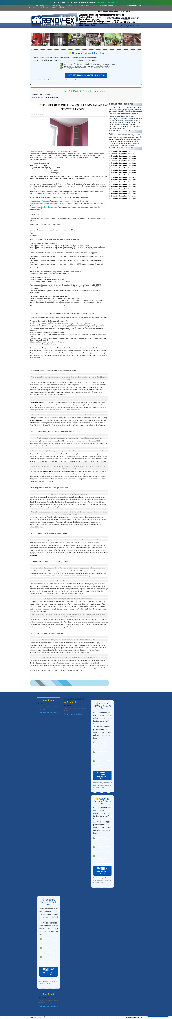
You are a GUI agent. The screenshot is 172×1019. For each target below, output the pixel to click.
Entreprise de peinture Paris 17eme (123, 191)
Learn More (132, 5)
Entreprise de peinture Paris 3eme (123, 158)
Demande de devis (104, 31)
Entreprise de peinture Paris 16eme (123, 189)
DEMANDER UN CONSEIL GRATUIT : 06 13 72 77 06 (86, 75)
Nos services (64, 31)
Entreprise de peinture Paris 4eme (123, 161)
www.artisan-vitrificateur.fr (39, 201)
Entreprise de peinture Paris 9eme (123, 172)
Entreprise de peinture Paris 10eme (123, 175)
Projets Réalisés (83, 31)
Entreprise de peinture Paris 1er (122, 154)
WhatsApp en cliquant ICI (106, 2)
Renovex (48, 31)
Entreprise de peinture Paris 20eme (123, 198)
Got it (141, 5)
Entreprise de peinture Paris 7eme (123, 168)
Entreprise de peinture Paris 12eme (123, 179)
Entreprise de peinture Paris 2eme (123, 156)
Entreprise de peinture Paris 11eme (123, 177)
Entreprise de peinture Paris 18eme (123, 193)
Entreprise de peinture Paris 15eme (123, 186)
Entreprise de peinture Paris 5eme (123, 163)
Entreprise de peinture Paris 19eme (123, 196)
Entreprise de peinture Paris (121, 151)
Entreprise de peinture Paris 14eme (123, 184)
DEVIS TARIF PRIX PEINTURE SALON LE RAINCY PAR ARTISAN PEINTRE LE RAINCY (73, 107)
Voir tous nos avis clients (48, 712)
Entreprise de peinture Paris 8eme (123, 170)
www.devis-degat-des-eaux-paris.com (43, 203)
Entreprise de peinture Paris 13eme (123, 182)
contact (120, 31)
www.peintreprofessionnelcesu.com (43, 207)
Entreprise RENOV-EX (134, 1017)
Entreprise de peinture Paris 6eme (123, 165)
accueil (36, 31)
